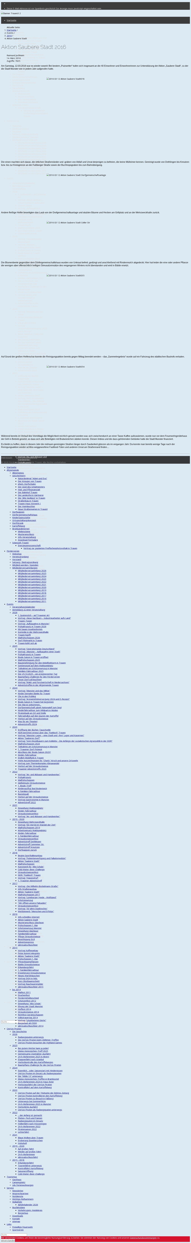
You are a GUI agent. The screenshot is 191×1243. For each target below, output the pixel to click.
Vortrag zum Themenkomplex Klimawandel (38, 763)
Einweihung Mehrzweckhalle (31, 822)
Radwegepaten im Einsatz (30, 1120)
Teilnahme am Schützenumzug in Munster (38, 668)
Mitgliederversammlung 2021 (32, 156)
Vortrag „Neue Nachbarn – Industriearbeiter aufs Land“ (31, 201)
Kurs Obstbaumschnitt (29, 981)
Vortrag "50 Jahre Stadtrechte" (33, 908)
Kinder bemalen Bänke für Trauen (34, 693)
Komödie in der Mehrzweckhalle (25, 220)
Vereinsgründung (20, 128)
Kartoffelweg (18, 88)
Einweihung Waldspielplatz (30, 808)
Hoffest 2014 (24, 1009)
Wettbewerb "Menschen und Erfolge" (36, 911)
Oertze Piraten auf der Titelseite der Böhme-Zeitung (43, 1092)
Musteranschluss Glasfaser (31, 922)
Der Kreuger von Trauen (30, 40)
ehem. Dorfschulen (27, 43)
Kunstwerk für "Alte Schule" (31, 866)
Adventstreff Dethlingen (29, 841)
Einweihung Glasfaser (28, 930)
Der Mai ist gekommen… (29, 339)
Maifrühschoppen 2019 (29, 523)
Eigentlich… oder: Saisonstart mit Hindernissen (40, 1070)
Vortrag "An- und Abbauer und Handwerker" (39, 774)
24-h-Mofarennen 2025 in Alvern (33, 1056)
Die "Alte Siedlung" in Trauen (31, 57)
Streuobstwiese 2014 (28, 1011)
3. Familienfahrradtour (28, 835)
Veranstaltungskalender (23, 183)
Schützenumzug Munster (30, 928)
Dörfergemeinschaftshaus (24, 76)
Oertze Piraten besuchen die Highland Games (40, 1042)
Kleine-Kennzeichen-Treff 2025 (33, 1051)
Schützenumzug (25, 604)
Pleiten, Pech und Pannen (30, 1118)
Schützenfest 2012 (27, 1000)
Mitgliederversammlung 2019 (32, 590)
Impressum (6, 457)
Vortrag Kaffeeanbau (28, 950)
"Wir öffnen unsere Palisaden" (32, 903)
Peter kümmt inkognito (29, 953)
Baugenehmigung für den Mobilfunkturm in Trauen (42, 662)
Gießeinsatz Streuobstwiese (31, 467)
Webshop (17, 125)
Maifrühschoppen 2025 (29, 258)
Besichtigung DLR (26, 939)
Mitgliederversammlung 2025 (32, 145)
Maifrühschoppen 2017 (29, 894)
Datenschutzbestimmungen (143, 1237)
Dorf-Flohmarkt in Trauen (30, 230)
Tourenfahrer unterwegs (30, 1165)
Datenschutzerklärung (26, 457)
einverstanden (8, 1240)
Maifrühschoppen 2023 (29, 409)
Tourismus (12, 946)
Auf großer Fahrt (26, 1148)
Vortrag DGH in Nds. (28, 688)
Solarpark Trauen (20, 104)
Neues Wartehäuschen (29, 975)
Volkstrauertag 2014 (28, 727)
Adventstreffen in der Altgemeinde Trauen (28, 304)
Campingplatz (18, 1182)
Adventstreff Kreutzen (29, 543)
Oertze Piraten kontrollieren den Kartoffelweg (31, 853)
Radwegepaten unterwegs (31, 1037)
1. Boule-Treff (24, 470)
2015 (14, 657)
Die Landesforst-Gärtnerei (30, 54)
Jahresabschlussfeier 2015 (30, 986)
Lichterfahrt (23, 1132)
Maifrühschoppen (26, 465)
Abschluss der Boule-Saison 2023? (34, 752)
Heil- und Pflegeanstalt (29, 489)
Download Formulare (28, 102)
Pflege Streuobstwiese (29, 646)
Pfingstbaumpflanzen (28, 961)
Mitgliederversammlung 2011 (32, 173)
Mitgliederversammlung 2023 (32, 150)
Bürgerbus (23, 988)
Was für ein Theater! (27, 367)
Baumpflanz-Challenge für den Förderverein (39, 676)
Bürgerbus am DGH (27, 1023)
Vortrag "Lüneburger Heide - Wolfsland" (37, 897)
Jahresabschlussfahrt (28, 1157)
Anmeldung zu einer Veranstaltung (21, 187)
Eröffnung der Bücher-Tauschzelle (28, 377)
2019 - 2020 (18, 913)
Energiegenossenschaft (29, 107)
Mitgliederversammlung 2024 (32, 148)
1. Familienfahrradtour (28, 970)
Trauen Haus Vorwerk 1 (29, 62)
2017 (14, 582)
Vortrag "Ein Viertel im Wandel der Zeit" (37, 824)
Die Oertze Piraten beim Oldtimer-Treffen (38, 1039)
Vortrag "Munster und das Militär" (34, 690)
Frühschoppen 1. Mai (28, 925)
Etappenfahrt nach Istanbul (31, 1059)
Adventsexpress (26, 942)
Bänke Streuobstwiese (29, 964)
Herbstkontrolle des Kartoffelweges (35, 1062)
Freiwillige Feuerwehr (22, 1227)
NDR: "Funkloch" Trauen (29, 875)
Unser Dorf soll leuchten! (30, 291)
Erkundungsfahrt (26, 967)
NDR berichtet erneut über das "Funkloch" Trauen (31, 382)
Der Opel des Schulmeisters (31, 486)
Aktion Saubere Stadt (28, 919)
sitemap (16, 1221)
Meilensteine (24, 93)
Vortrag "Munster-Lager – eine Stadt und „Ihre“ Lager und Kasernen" (31, 389)
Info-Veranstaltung (27, 99)
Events (10, 178)
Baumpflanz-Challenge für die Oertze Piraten (39, 1065)
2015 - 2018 (18, 1160)
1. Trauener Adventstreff (30, 880)
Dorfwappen (18, 74)
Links (9, 1002)
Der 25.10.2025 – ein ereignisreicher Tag (28, 282)
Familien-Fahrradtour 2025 (30, 278)
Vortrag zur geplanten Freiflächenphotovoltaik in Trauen (35, 113)
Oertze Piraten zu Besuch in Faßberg (36, 1098)
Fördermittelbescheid (28, 997)
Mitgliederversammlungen (24, 139)
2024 (14, 308)
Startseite (11, 20)
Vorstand (16, 131)
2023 (14, 373)
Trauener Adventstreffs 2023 (32, 451)
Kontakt (16, 1218)
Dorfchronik (17, 85)
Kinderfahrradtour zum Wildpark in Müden (29, 349)
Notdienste (17, 972)
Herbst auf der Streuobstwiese (25, 363)
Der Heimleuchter (26, 506)
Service (10, 961)
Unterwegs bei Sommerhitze (32, 1101)
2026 (14, 191)
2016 (14, 624)
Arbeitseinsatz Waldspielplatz (32, 526)
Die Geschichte (19, 1031)
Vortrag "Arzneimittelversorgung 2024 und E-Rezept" (32, 328)
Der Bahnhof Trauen (27, 51)
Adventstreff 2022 (27, 802)
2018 (14, 548)
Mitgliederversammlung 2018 (32, 592)
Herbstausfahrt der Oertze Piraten (35, 1084)
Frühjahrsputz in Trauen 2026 (32, 626)
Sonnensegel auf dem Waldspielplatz (28, 268)
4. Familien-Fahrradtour (29, 476)
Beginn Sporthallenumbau (30, 551)
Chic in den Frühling (27, 322)
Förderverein (13, 120)
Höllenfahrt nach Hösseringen (32, 1123)
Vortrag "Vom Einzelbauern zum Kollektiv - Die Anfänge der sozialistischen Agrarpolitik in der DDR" (32, 402)
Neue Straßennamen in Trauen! (33, 509)
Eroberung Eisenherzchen (30, 1140)
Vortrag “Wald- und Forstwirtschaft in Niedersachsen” (27, 297)
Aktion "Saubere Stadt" (29, 560)
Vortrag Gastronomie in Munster (33, 799)
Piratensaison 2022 (27, 1129)
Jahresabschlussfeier (28, 944)
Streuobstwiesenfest (28, 813)
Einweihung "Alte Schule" (29, 1003)
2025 (14, 236)
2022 (14, 454)
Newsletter (17, 1190)
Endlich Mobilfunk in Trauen (31, 428)
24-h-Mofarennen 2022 (29, 1126)
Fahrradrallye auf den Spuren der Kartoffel (38, 715)
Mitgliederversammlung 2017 (32, 167)
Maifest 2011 (24, 992)
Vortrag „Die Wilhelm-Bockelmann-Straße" (38, 886)
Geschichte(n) (18, 35)
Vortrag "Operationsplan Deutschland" (30, 240)
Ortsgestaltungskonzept (24, 82)
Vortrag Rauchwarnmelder (30, 984)
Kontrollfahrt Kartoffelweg (30, 1168)
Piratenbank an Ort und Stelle (32, 353)
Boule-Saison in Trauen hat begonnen (36, 701)
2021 (14, 495)
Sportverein (18, 1229)
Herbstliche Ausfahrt (28, 1106)
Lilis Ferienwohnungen (22, 1185)
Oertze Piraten (14, 741)
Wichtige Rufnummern (22, 1199)
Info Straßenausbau (27, 889)
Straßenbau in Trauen (28, 60)
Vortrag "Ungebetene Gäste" (32, 1020)
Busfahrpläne (18, 1207)
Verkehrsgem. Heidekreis (30, 1210)
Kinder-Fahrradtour (27, 426)
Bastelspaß (23, 794)
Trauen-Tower (25, 205)
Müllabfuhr (17, 977)
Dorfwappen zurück (27, 849)
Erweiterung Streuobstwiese (32, 972)
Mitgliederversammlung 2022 (32, 153)
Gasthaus (16, 951)
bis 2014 (16, 699)
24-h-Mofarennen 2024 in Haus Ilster (36, 1081)
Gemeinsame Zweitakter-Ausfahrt (34, 1053)
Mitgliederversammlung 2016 (32, 170)
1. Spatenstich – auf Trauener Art (33, 615)
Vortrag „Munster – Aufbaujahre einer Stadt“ (29, 246)
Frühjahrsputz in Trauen (29, 250)
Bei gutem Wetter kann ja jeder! (33, 1048)
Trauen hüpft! (24, 224)
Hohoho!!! (22, 1143)
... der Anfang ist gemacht (30, 882)
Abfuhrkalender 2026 (28, 1204)
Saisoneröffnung (25, 1171)
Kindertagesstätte (21, 79)
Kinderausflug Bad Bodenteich (32, 473)
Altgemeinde (13, 470)
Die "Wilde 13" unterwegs (30, 818)
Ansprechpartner (20, 1193)
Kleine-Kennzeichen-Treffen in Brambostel (38, 1078)
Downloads (17, 991)
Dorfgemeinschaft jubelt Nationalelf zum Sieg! (29, 343)
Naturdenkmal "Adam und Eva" (32, 37)
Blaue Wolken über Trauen (30, 1137)
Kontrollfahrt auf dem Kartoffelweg (35, 1087)
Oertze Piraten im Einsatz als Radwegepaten (39, 1073)
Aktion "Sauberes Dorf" (29, 395)
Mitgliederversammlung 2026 (32, 142)
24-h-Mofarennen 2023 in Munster (34, 1104)
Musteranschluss (26, 96)
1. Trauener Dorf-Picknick (30, 417)
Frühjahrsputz (24, 777)
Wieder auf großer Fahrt (29, 1151)
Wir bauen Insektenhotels (30, 216)
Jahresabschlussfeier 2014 (30, 1025)
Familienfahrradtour (27, 933)
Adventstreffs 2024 (27, 370)
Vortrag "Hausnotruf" (28, 877)
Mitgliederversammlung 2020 (32, 159)
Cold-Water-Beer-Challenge (31, 869)
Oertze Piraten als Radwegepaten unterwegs (40, 1109)
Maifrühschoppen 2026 (29, 227)
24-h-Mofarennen (26, 1154)
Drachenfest (24, 995)
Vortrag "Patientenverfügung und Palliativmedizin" (32, 556)
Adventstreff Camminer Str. (31, 844)
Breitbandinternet (21, 90)
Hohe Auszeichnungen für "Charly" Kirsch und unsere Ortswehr (48, 760)
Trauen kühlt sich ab (27, 233)
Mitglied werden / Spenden (25, 136)
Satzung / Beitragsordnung (25, 134)
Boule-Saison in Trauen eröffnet (33, 657)
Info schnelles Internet (29, 916)
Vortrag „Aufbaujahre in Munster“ (34, 623)
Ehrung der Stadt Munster (30, 1006)
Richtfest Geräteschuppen (30, 1014)
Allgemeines (18, 32)
